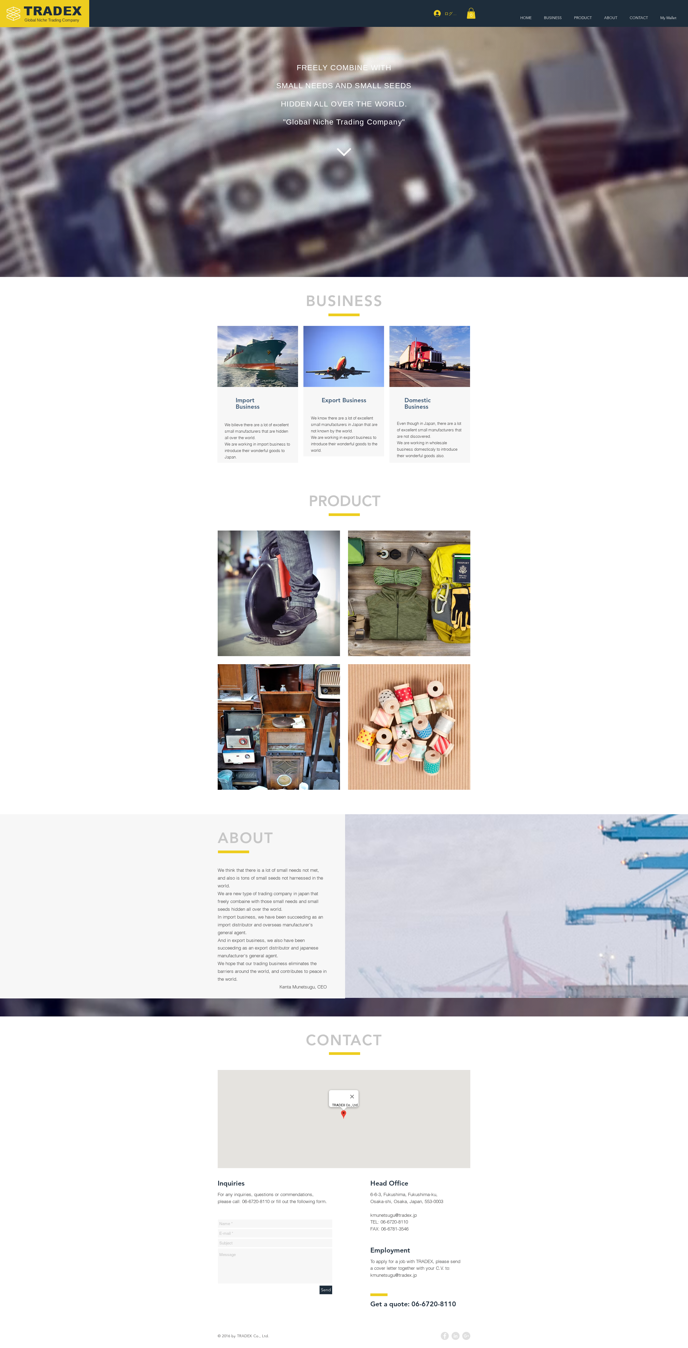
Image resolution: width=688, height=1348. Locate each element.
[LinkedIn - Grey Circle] (456, 1336)
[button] (471, 13)
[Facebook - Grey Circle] (445, 1336)
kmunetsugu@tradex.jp (393, 1215)
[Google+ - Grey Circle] (466, 1336)
